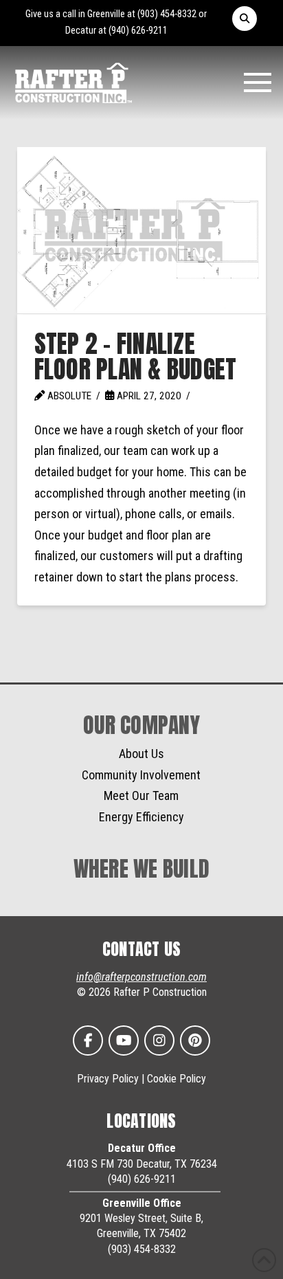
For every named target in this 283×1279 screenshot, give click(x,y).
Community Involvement (141, 775)
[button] (244, 18)
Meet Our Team (141, 795)
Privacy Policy (108, 1078)
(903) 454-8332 (166, 14)
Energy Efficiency (141, 817)
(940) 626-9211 (138, 30)
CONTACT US (141, 949)
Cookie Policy (176, 1078)
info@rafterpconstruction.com (141, 976)
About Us (141, 753)
